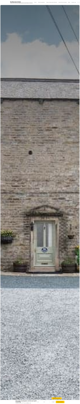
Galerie (69, 2)
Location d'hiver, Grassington (62, 2)
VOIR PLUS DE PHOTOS (57, 398)
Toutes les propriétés (41, 2)
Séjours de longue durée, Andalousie (51, 2)
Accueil (35, 2)
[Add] (54, 401)
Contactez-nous (73, 2)
